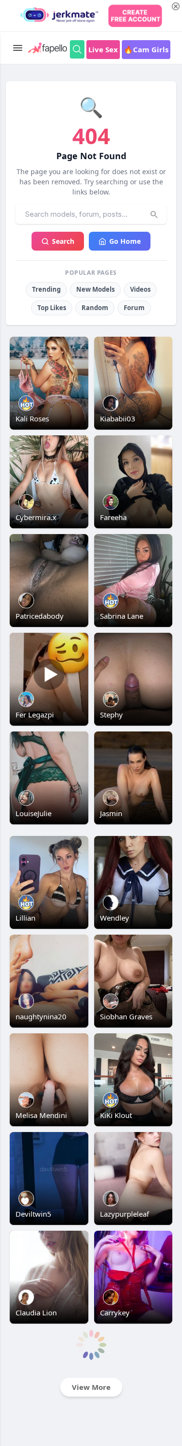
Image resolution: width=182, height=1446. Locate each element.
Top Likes (51, 307)
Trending (46, 289)
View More (91, 1387)
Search (63, 241)
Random (95, 307)
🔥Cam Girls (146, 49)
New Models (95, 289)
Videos (140, 289)
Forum (134, 307)
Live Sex (103, 49)
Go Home (125, 241)
